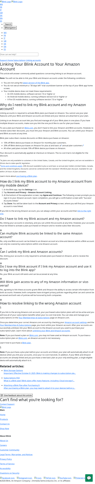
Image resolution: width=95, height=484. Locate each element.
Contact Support (7, 404)
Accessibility (5, 468)
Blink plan (26, 342)
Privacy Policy (6, 459)
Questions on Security (9, 473)
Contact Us (5, 424)
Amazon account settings (76, 322)
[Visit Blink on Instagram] (24, 477)
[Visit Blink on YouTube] (65, 477)
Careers (3, 445)
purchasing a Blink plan (26, 176)
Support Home (6, 60)
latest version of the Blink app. (36, 83)
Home (2, 414)
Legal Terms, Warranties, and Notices (16, 454)
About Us (4, 440)
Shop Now (4, 428)
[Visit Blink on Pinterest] (81, 477)
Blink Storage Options (40, 372)
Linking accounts (33, 60)
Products (4, 419)
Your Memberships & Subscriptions (34, 317)
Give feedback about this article (18, 395)
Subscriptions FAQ (39, 379)
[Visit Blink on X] (38, 477)
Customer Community (9, 450)
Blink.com (29, 128)
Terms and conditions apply (11, 166)
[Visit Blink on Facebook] (7, 477)
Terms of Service (7, 464)
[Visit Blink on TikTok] (50, 477)
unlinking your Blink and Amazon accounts (51, 330)
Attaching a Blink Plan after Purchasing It (39, 386)
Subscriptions (19, 60)
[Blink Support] (11, 1)
